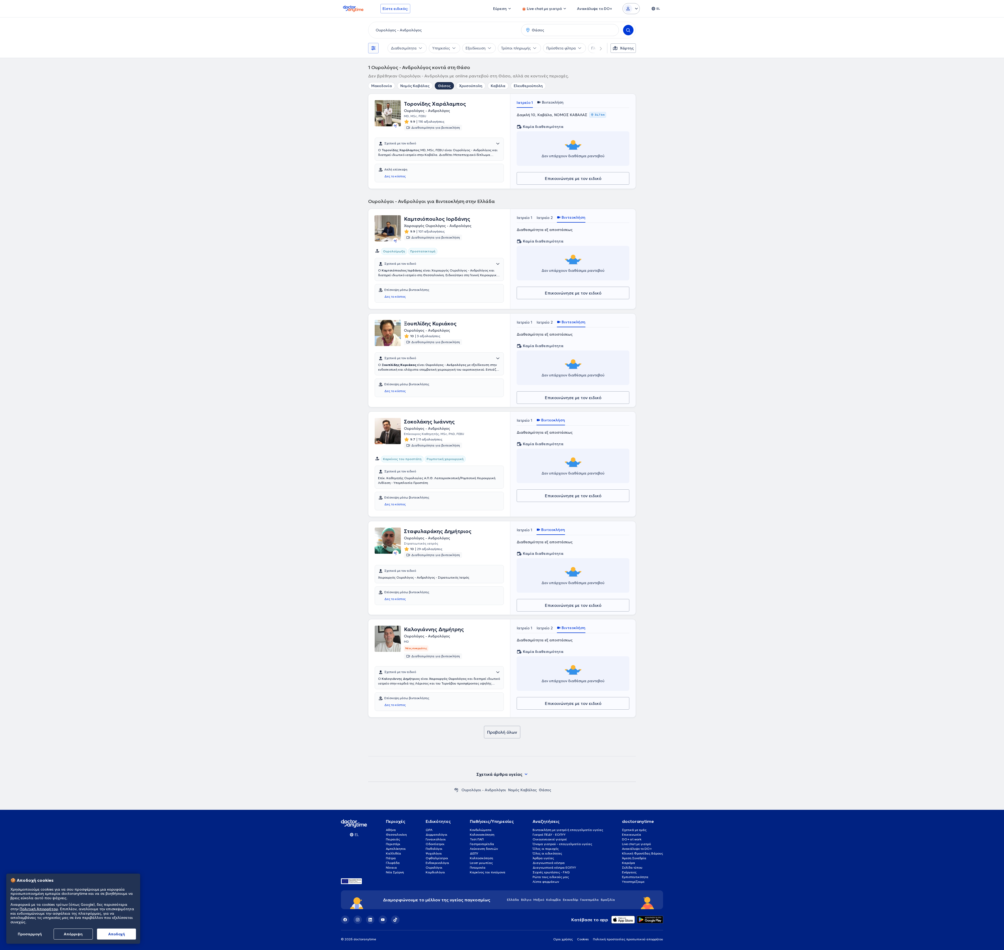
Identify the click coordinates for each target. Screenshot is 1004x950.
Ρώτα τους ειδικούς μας (551, 877)
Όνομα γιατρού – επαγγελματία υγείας (562, 844)
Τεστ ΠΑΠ (477, 839)
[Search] (628, 30)
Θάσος (444, 85)
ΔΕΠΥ (474, 853)
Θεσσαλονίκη (396, 834)
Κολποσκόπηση (481, 858)
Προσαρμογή (30, 934)
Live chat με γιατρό (636, 844)
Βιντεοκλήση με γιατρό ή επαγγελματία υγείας (568, 830)
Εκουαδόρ (570, 900)
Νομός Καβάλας (415, 85)
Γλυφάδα (393, 863)
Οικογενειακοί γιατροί (550, 839)
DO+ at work (631, 839)
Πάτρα (391, 858)
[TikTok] (395, 919)
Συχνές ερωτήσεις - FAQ (551, 872)
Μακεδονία (381, 85)
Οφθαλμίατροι (437, 858)
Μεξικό (538, 900)
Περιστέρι (393, 844)
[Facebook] (345, 919)
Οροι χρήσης (563, 939)
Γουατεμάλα (589, 900)
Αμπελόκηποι (396, 849)
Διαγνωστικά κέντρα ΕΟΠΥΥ (554, 867)
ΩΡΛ (429, 830)
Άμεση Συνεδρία (634, 858)
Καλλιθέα (393, 853)
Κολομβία (553, 900)
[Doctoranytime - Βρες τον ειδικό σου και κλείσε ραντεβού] (456, 790)
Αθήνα (391, 830)
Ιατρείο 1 (525, 102)
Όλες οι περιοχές (546, 849)
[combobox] (443, 30)
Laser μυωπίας (481, 863)
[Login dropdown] (631, 8)
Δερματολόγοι (436, 834)
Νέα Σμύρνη (395, 872)
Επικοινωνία (631, 834)
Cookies (583, 939)
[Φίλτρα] (373, 48)
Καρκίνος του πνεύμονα (487, 872)
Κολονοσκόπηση (482, 834)
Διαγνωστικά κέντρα (549, 863)
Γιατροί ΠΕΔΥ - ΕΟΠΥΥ (549, 834)
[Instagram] (357, 919)
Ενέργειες (629, 872)
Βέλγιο (526, 900)
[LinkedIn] (370, 919)
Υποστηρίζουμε (633, 882)
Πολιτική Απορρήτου (39, 909)
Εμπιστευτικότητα (635, 877)
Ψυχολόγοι (434, 853)
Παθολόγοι (434, 849)
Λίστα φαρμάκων (546, 882)
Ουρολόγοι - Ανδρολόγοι (483, 790)
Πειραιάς (393, 839)
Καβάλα (498, 85)
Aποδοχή (116, 934)
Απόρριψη (73, 934)
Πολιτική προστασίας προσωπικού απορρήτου (628, 939)
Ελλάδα (513, 900)
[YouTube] (383, 919)
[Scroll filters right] (597, 48)
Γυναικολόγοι (436, 839)
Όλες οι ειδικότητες (547, 853)
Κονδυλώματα (481, 830)
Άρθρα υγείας (543, 858)
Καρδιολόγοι (435, 872)
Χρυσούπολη (470, 85)
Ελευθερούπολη (528, 85)
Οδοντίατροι (435, 844)
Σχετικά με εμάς (634, 830)
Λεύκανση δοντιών (484, 849)
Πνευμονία (478, 867)
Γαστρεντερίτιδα (482, 844)
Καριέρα (628, 863)
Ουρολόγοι (434, 867)
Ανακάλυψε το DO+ (637, 849)
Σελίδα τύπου (632, 867)
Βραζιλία (608, 900)
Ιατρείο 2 (545, 217)
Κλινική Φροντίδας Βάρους (642, 853)
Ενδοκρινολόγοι (437, 863)
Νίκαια (391, 867)
